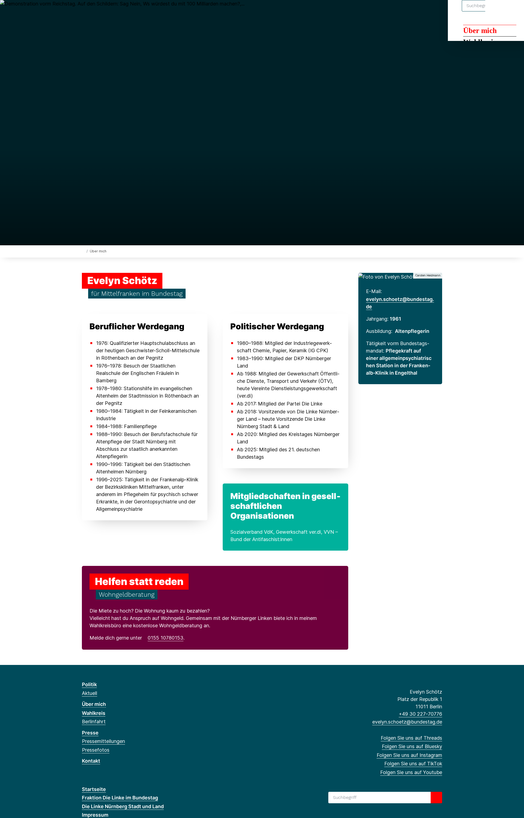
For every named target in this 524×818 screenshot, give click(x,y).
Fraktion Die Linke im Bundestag (120, 798)
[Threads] (85, 11)
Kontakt (91, 761)
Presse (90, 733)
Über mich (480, 30)
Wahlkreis (93, 713)
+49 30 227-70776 (420, 714)
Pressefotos (95, 750)
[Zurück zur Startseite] (83, 251)
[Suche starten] (436, 797)
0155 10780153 (165, 638)
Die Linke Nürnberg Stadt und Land (123, 806)
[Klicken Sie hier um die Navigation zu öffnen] (512, 11)
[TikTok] (112, 11)
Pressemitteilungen (103, 741)
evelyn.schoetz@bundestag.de (407, 722)
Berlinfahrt (94, 721)
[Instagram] (103, 11)
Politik (89, 684)
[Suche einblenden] (496, 11)
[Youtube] (121, 11)
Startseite (94, 789)
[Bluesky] (94, 11)
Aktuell (89, 693)
